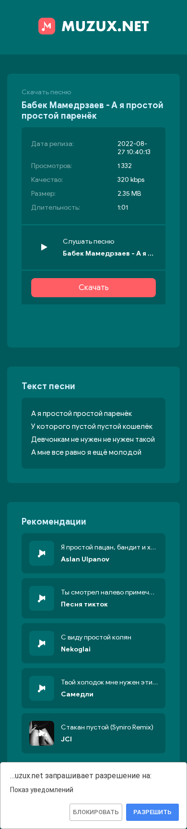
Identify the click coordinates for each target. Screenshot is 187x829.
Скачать (94, 287)
